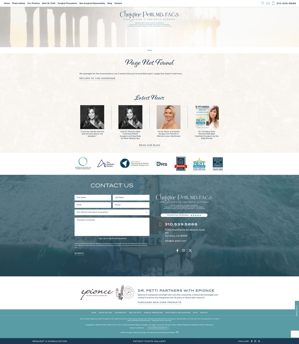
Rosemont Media (168, 332)
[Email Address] (269, 3)
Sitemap (209, 325)
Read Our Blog (149, 145)
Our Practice (33, 3)
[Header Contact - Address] (264, 3)
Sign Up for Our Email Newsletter (113, 239)
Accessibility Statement (157, 328)
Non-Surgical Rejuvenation (92, 3)
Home (7, 3)
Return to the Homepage (97, 78)
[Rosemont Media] (176, 332)
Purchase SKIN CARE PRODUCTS (159, 302)
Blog (110, 3)
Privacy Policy (170, 325)
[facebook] (177, 251)
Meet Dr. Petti (48, 3)
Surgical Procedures (67, 3)
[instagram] (183, 251)
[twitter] (190, 251)
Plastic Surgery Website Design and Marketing (139, 332)
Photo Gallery (18, 3)
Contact (118, 3)
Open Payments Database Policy (191, 325)
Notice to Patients (137, 328)
